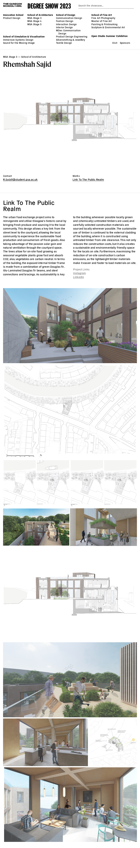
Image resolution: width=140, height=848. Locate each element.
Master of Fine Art (101, 20)
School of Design (65, 14)
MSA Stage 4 (34, 20)
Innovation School (13, 14)
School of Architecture (40, 14)
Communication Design (69, 17)
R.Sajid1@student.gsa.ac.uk (20, 179)
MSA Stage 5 (34, 24)
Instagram (79, 273)
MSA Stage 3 (34, 17)
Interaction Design (66, 24)
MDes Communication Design (68, 32)
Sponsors (125, 42)
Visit (114, 42)
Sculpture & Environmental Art (108, 27)
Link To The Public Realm (88, 179)
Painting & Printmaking (104, 24)
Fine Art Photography (103, 17)
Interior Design (64, 27)
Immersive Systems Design (18, 39)
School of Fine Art (101, 14)
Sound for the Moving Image (19, 42)
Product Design (11, 17)
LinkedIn (78, 277)
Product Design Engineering (71, 36)
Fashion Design (64, 20)
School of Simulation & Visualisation (24, 36)
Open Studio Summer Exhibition (109, 35)
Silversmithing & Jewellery (70, 39)
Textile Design (64, 42)
